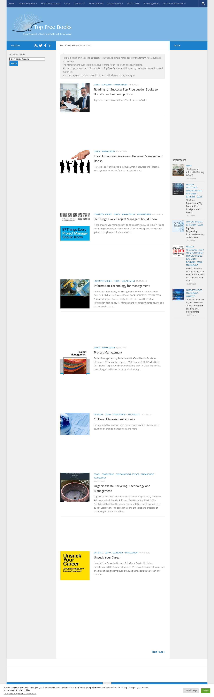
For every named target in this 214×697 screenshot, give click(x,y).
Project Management (108, 352)
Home (11, 3)
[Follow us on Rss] (36, 45)
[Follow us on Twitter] (40, 45)
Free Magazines (151, 3)
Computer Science (103, 214)
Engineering (108, 474)
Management (121, 85)
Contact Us (79, 3)
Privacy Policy (114, 3)
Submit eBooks (96, 3)
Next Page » (158, 651)
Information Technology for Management (122, 286)
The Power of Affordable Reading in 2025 (195, 172)
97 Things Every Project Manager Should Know (126, 219)
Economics (107, 85)
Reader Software (26, 3)
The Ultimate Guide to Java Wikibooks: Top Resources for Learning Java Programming (195, 305)
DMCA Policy (133, 3)
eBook (97, 85)
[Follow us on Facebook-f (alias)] (45, 45)
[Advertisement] (112, 133)
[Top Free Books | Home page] (41, 24)
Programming (144, 214)
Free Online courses (50, 3)
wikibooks (190, 296)
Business (98, 414)
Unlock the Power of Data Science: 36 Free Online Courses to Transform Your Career (195, 274)
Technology (100, 478)
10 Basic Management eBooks (114, 419)
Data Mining (191, 194)
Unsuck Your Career (107, 557)
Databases (190, 197)
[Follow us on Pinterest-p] (50, 45)
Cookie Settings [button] (191, 691)
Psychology (134, 414)
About (67, 3)
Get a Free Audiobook (173, 3)
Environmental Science (127, 474)
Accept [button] (206, 691)
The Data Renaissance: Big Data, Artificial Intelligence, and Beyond (194, 206)
